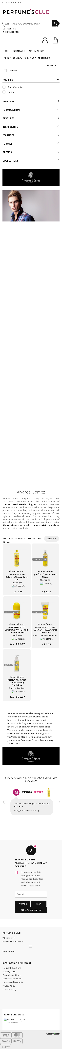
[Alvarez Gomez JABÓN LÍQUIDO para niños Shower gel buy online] (45, 585)
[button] (3, 805)
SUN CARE (30, 58)
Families (7, 79)
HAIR (29, 50)
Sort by (50, 538)
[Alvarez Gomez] (31, 177)
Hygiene (11, 92)
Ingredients (10, 126)
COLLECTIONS (10, 160)
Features (8, 135)
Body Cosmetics (15, 87)
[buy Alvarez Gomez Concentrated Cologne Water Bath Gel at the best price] (16, 560)
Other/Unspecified (31, 909)
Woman (12, 70)
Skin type (8, 101)
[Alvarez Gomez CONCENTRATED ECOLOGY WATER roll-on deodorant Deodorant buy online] (16, 638)
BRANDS (51, 65)
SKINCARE (19, 50)
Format (7, 143)
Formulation (11, 109)
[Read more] (34, 885)
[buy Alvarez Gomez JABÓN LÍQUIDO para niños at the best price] (45, 560)
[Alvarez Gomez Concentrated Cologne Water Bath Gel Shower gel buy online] (16, 585)
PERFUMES (44, 58)
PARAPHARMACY (12, 58)
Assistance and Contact (13, 2)
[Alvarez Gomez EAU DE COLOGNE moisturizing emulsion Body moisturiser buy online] (16, 690)
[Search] (55, 23)
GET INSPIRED (9, 28)
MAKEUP (39, 50)
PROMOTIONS (12, 31)
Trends (7, 152)
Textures (8, 118)
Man (38, 903)
